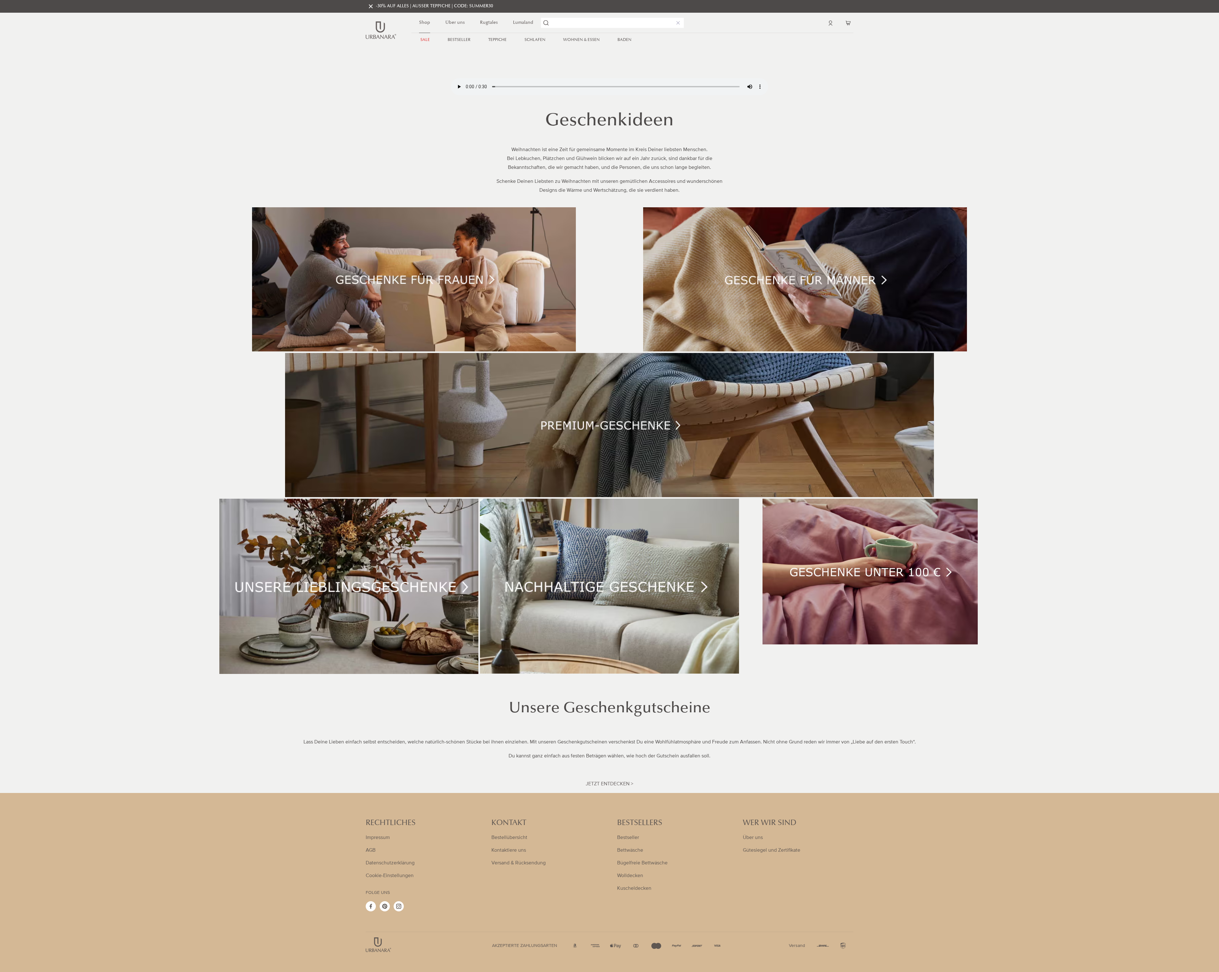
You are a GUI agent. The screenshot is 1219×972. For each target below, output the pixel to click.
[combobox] (612, 23)
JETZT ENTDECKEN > (609, 784)
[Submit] (546, 23)
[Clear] (677, 23)
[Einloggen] (830, 23)
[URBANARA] (381, 30)
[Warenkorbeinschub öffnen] (848, 23)
